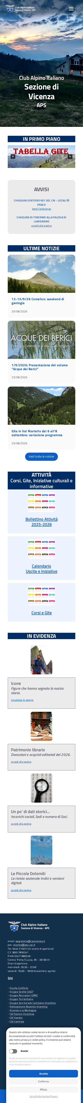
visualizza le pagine (22, 700)
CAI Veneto (16, 1018)
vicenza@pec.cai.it (24, 945)
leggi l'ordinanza (41, 209)
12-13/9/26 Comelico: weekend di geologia (38, 301)
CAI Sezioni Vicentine (22, 1014)
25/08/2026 (19, 377)
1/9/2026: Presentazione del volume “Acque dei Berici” (40, 367)
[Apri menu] (71, 9)
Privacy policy (43, 1096)
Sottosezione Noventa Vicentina (28, 1006)
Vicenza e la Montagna (23, 1010)
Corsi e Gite (41, 612)
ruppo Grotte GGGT (22, 992)
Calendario (41, 566)
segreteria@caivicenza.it (30, 941)
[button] (41, 156)
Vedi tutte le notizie (41, 456)
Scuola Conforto (19, 988)
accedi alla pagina (41, 226)
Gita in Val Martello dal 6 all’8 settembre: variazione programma (37, 433)
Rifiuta (43, 1089)
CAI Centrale (17, 1021)
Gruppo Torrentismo (21, 999)
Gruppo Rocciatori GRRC (24, 995)
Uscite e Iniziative (41, 571)
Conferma (43, 1081)
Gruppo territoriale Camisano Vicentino (33, 1003)
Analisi (24, 1051)
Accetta (43, 1073)
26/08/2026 (19, 311)
